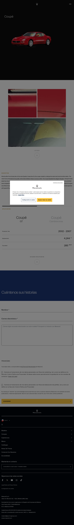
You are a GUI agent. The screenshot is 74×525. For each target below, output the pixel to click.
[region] (37, 193)
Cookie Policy (21, 195)
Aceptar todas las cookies (44, 200)
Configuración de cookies (28, 200)
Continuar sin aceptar (58, 182)
